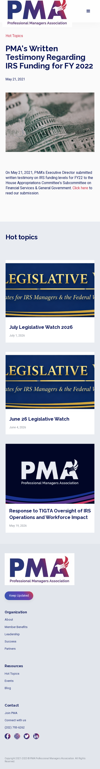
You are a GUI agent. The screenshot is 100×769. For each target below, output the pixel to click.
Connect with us (15, 720)
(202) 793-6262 (15, 727)
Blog (8, 688)
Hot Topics (14, 36)
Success (10, 641)
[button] (88, 11)
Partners (10, 648)
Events (9, 681)
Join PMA (11, 713)
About (9, 619)
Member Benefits (16, 627)
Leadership (12, 634)
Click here (80, 188)
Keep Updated (19, 595)
